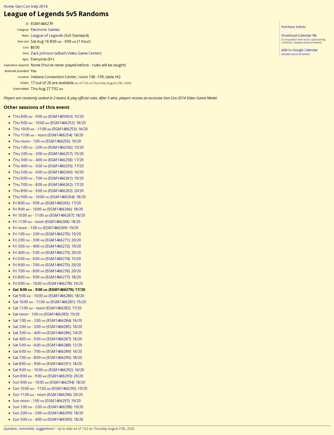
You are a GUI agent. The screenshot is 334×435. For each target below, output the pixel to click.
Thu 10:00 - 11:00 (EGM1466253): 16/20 (50, 128)
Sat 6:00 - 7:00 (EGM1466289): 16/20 (47, 351)
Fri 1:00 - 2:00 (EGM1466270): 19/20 (47, 233)
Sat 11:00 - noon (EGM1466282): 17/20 (47, 307)
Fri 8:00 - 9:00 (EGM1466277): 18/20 (47, 277)
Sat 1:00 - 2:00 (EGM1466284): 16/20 (47, 320)
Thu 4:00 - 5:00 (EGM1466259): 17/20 (48, 165)
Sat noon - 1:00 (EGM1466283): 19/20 (46, 314)
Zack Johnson (42, 53)
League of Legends (47, 35)
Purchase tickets (293, 27)
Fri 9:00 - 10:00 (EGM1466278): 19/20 (48, 283)
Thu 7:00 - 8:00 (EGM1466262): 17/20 (48, 184)
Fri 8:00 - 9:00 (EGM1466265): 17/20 (47, 202)
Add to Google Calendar (299, 50)
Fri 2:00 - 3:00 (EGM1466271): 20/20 (47, 240)
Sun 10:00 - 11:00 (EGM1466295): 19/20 (50, 388)
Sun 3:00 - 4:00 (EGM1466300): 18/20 (48, 419)
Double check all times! (307, 42)
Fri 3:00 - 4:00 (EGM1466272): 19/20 (47, 246)
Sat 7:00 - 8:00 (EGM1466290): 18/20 (47, 357)
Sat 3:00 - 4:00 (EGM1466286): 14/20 (47, 332)
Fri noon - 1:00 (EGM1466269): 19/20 (45, 227)
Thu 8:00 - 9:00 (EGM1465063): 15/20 (48, 116)
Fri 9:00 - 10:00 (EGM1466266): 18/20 (48, 209)
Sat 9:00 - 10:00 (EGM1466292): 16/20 (48, 369)
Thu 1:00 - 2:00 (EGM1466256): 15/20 (48, 147)
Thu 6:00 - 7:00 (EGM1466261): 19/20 (48, 178)
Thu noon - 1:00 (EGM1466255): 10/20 (47, 141)
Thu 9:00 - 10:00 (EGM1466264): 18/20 (49, 196)
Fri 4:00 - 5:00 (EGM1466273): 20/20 (47, 252)
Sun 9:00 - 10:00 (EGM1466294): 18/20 (49, 382)
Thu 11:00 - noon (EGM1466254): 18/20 (48, 135)
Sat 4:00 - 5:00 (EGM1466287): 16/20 (47, 338)
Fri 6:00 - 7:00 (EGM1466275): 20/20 (47, 264)
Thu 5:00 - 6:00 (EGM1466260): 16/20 (48, 172)
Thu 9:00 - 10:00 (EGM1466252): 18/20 (49, 122)
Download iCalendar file (299, 35)
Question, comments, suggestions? (29, 428)
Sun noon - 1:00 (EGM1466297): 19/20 (47, 400)
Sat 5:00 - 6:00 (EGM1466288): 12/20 (47, 345)
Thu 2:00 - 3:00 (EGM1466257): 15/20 (48, 153)
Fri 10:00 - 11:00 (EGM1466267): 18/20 (49, 215)
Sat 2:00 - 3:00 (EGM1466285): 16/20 (47, 326)
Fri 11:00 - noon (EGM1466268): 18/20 (46, 221)
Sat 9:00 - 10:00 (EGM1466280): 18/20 (48, 295)
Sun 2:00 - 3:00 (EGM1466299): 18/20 (48, 412)
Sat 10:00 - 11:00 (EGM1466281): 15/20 (49, 301)
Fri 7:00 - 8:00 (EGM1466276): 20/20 (47, 270)
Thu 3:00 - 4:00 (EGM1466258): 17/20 (48, 159)
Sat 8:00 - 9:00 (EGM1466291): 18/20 (47, 363)
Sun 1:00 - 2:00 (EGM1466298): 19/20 (48, 406)
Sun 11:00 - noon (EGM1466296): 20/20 (48, 394)
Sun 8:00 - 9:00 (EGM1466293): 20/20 (48, 375)
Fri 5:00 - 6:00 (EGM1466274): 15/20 (47, 258)
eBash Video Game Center (78, 53)
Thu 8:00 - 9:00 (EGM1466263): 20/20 (48, 190)
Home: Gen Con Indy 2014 (25, 6)
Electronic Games (45, 29)
